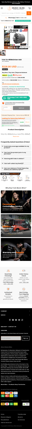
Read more (16, 136)
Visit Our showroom (6, 422)
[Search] (29, 13)
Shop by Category (6, 417)
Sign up (25, 338)
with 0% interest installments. (10, 84)
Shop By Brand (5, 420)
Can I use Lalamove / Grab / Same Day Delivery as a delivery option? (16, 168)
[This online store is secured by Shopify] (27, 405)
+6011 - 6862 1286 (8, 284)
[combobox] (14, 13)
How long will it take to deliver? (14, 158)
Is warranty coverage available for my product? (16, 146)
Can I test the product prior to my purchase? (15, 153)
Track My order (22, 414)
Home (2, 414)
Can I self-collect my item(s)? (14, 163)
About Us (20, 417)
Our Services (21, 420)
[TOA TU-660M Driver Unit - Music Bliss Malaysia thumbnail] (3, 53)
